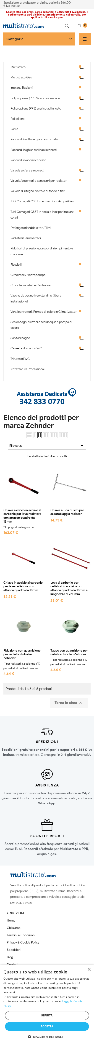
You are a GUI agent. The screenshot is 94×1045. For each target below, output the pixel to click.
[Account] (89, 4)
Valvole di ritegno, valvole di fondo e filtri (37, 191)
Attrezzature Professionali (27, 369)
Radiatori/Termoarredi (25, 238)
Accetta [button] (47, 1026)
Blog (10, 957)
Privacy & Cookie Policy (23, 942)
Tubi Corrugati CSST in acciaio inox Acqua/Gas (42, 201)
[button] (47, 1037)
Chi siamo (14, 928)
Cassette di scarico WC (26, 348)
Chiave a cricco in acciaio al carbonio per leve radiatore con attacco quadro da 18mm (22, 516)
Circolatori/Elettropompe (27, 275)
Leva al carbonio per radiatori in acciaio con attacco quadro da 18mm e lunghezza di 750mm (69, 588)
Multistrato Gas (21, 77)
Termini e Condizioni (21, 935)
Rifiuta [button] (47, 1015)
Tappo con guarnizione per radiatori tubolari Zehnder (69, 652)
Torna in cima (69, 703)
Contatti (12, 964)
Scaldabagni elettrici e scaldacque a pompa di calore (41, 325)
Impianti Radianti (21, 88)
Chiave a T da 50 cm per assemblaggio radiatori (67, 512)
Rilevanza (47, 446)
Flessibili (16, 265)
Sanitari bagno (20, 338)
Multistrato (18, 67)
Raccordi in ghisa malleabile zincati (33, 150)
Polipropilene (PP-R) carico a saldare (35, 98)
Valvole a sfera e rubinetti (27, 170)
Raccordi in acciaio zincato (28, 160)
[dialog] (47, 1005)
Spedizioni (14, 950)
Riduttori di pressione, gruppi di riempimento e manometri (41, 251)
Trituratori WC (20, 359)
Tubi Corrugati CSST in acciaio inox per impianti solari (42, 214)
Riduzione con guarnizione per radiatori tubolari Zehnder (22, 654)
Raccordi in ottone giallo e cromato (34, 139)
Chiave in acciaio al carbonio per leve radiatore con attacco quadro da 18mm (23, 586)
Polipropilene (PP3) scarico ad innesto (35, 108)
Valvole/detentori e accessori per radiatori (38, 181)
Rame (14, 129)
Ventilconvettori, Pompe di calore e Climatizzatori (43, 312)
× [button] (89, 969)
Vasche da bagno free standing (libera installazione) (35, 298)
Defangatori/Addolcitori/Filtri (30, 228)
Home (11, 920)
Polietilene (17, 119)
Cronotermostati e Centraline (30, 285)
